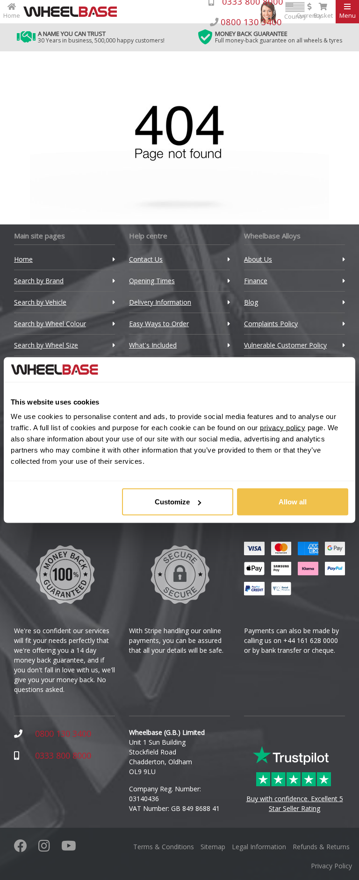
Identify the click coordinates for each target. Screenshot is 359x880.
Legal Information (259, 846)
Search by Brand (39, 280)
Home (23, 259)
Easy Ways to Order (159, 323)
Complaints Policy (271, 323)
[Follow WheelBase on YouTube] (68, 848)
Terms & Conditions (163, 846)
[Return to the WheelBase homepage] (73, 12)
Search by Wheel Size (46, 345)
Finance (255, 280)
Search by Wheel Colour (50, 323)
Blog (251, 302)
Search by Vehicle (40, 302)
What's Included (153, 345)
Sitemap (213, 846)
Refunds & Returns (321, 846)
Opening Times (152, 280)
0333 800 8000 (63, 755)
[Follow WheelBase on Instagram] (44, 848)
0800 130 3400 (63, 733)
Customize (172, 502)
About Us (258, 259)
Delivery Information (160, 302)
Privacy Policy (331, 865)
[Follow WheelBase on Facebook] (20, 848)
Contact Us (146, 259)
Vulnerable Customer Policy (285, 345)
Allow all (293, 502)
